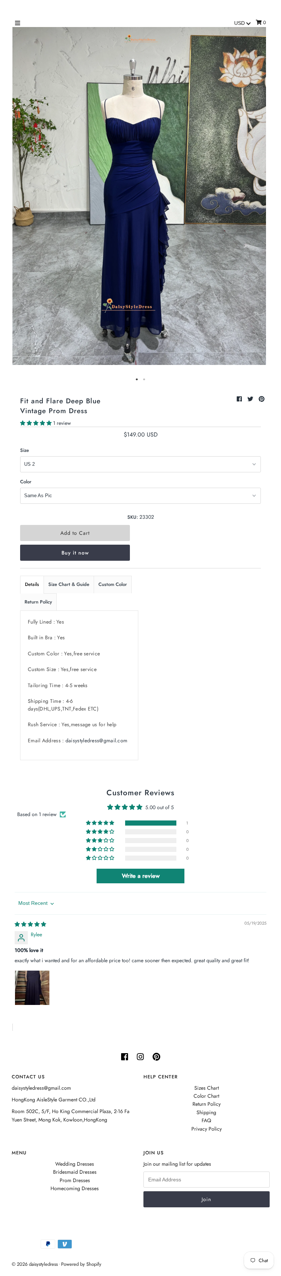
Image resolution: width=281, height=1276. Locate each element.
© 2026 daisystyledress (35, 1264)
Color (25, 481)
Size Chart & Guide (68, 584)
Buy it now (75, 552)
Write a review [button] (141, 876)
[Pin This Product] (262, 399)
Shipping (206, 1112)
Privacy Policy (206, 1128)
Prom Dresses (75, 1180)
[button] (36, 423)
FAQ (206, 1120)
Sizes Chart (206, 1088)
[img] (30, 924)
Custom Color (112, 584)
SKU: (132, 517)
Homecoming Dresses (74, 1188)
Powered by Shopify (81, 1264)
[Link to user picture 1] (32, 987)
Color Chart (206, 1096)
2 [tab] (144, 379)
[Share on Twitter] (251, 399)
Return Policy (38, 601)
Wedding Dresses (74, 1164)
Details (32, 584)
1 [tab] (136, 379)
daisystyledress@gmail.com (96, 740)
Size (24, 450)
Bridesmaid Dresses (75, 1172)
